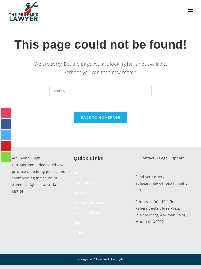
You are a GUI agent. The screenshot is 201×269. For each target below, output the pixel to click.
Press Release (86, 192)
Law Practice (84, 182)
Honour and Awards (91, 202)
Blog (77, 222)
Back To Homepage (100, 117)
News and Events (89, 212)
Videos (79, 232)
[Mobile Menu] (190, 10)
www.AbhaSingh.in (112, 259)
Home (79, 172)
